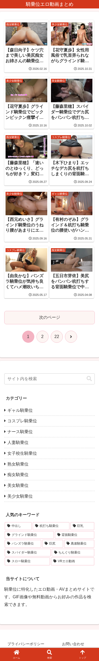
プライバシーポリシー (25, 644)
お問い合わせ (73, 644)
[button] (89, 379)
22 (56, 336)
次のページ (49, 317)
